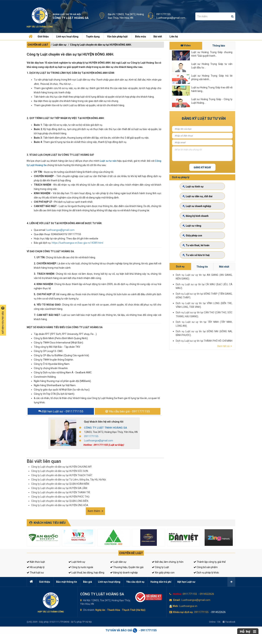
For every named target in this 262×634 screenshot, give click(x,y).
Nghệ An (100, 610)
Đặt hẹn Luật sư (186, 581)
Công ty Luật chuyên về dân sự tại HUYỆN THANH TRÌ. (61, 492)
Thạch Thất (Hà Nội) (133, 610)
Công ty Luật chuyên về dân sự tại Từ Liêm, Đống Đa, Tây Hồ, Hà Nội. (68, 479)
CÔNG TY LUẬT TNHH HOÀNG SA (105, 427)
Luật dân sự (59, 44)
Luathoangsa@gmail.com (170, 17)
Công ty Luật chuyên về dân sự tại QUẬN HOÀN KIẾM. (60, 483)
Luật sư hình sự (195, 186)
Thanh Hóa (113, 610)
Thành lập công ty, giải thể (210, 561)
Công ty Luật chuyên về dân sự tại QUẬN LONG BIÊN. (60, 501)
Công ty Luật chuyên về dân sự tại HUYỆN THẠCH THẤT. (62, 475)
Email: (177, 600)
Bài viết (157, 36)
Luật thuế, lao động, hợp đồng (87, 572)
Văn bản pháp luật (117, 36)
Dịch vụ (180, 266)
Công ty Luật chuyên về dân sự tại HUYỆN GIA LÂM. (59, 488)
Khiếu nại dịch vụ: (183, 612)
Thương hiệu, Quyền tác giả (128, 567)
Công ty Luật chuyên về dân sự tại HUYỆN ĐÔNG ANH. (101, 44)
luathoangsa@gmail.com (60, 230)
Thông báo (218, 45)
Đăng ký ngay (202, 167)
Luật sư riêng (193, 225)
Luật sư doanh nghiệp (198, 206)
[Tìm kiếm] (232, 16)
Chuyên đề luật (131, 553)
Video (187, 45)
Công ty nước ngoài (82, 567)
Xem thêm (94, 511)
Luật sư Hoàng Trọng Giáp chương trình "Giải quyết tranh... (211, 54)
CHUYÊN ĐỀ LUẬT (38, 44)
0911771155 (163, 14)
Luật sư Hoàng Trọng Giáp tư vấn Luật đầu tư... (211, 66)
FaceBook (230, 622)
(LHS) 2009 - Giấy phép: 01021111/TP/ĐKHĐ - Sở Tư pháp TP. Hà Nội (59, 622)
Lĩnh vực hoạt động (67, 36)
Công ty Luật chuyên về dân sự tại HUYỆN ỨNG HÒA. (60, 505)
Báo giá (87, 581)
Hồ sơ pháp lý (37, 567)
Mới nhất (224, 266)
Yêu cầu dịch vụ (135, 581)
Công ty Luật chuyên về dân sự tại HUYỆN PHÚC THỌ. (60, 496)
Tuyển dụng (93, 36)
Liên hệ (173, 36)
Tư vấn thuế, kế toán (197, 245)
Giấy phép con (194, 235)
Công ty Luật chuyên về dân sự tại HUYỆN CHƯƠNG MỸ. (61, 466)
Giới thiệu (43, 36)
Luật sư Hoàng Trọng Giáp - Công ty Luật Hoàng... (211, 101)
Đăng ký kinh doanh (197, 215)
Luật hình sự (78, 561)
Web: (175, 606)
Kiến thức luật (37, 561)
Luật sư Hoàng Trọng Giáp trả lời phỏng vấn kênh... (211, 77)
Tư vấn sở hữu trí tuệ (198, 255)
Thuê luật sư (36, 572)
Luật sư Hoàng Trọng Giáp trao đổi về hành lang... (211, 89)
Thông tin (202, 266)
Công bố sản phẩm (207, 567)
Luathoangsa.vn (188, 606)
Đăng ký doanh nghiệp (125, 572)
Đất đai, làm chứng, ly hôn (168, 561)
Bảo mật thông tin (66, 581)
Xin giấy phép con (164, 572)
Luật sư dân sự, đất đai (199, 196)
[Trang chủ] (30, 35)
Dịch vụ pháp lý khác (207, 572)
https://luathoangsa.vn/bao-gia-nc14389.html (77, 242)
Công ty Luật (161, 567)
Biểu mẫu (140, 36)
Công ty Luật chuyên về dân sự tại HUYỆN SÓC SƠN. (60, 471)
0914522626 (207, 593)
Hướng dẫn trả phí (160, 581)
